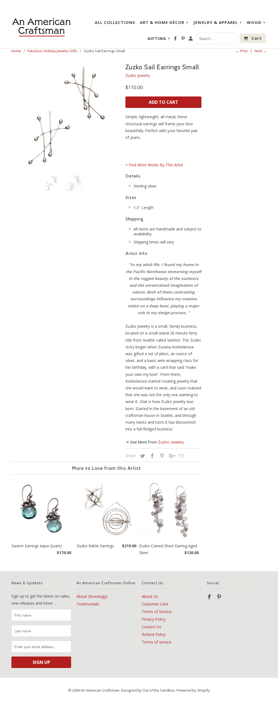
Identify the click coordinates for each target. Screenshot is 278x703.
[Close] (206, 309)
